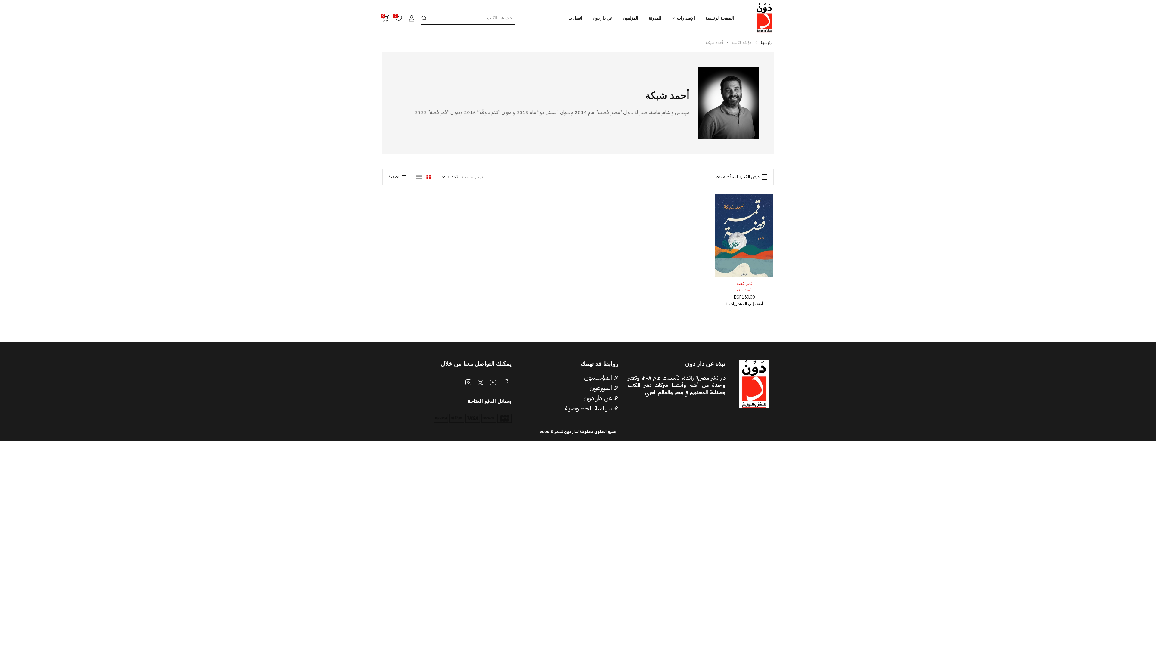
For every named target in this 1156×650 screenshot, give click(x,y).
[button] (744, 304)
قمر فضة (744, 283)
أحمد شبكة (744, 290)
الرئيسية (767, 42)
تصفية (394, 177)
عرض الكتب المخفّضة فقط (737, 177)
